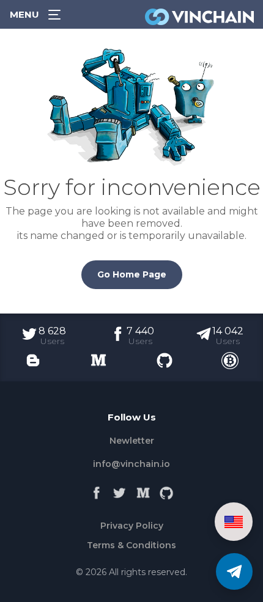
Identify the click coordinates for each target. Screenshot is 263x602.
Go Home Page (131, 274)
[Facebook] (96, 490)
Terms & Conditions (131, 545)
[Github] (166, 490)
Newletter (131, 440)
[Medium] (143, 490)
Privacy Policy (131, 525)
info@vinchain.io (131, 463)
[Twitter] (120, 490)
